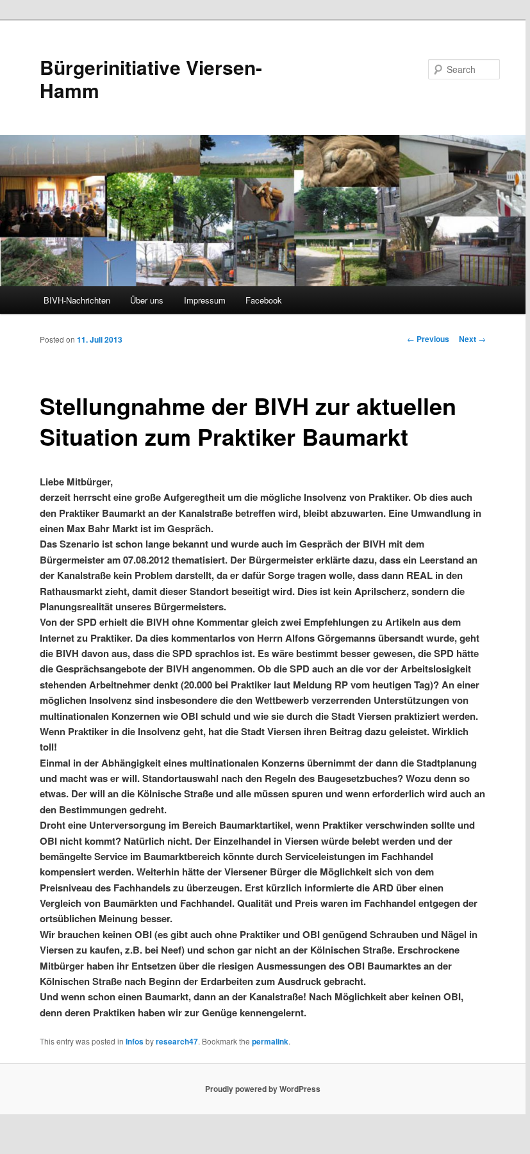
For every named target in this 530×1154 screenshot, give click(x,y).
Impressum (205, 300)
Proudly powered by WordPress (262, 1088)
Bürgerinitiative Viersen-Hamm (151, 78)
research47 (177, 1041)
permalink (270, 1041)
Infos (135, 1041)
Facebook (263, 300)
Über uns (146, 300)
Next (472, 339)
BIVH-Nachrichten (77, 300)
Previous (428, 339)
